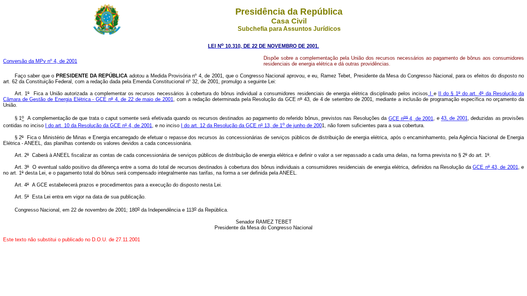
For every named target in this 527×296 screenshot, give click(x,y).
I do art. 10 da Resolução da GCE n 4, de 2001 (98, 125)
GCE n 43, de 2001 (495, 167)
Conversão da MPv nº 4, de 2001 (40, 61)
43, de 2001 (454, 118)
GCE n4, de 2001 (411, 118)
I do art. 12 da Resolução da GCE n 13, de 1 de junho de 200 (251, 125)
